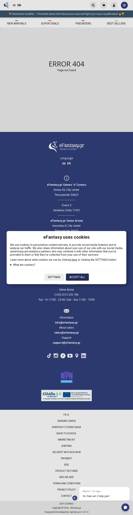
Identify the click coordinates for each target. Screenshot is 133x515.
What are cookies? (24, 264)
